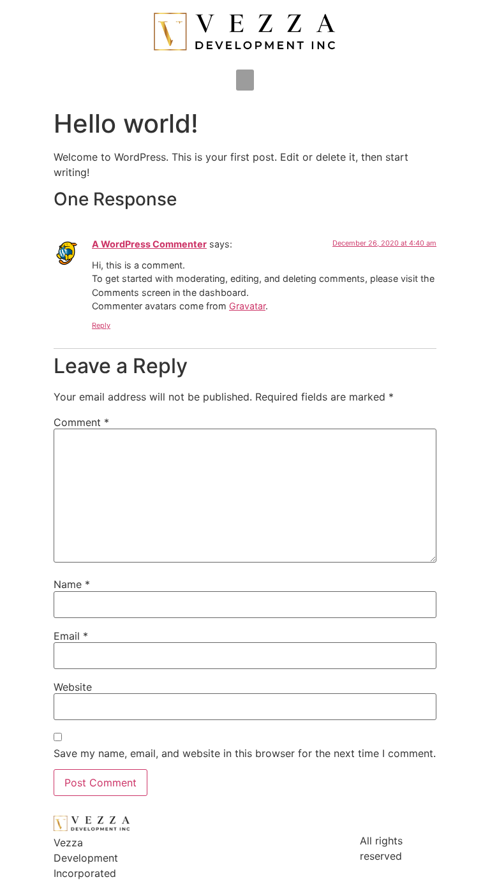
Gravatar (247, 305)
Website (73, 687)
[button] (245, 80)
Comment (81, 422)
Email (71, 636)
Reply (101, 325)
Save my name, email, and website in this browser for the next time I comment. (245, 753)
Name (72, 584)
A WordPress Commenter (149, 244)
